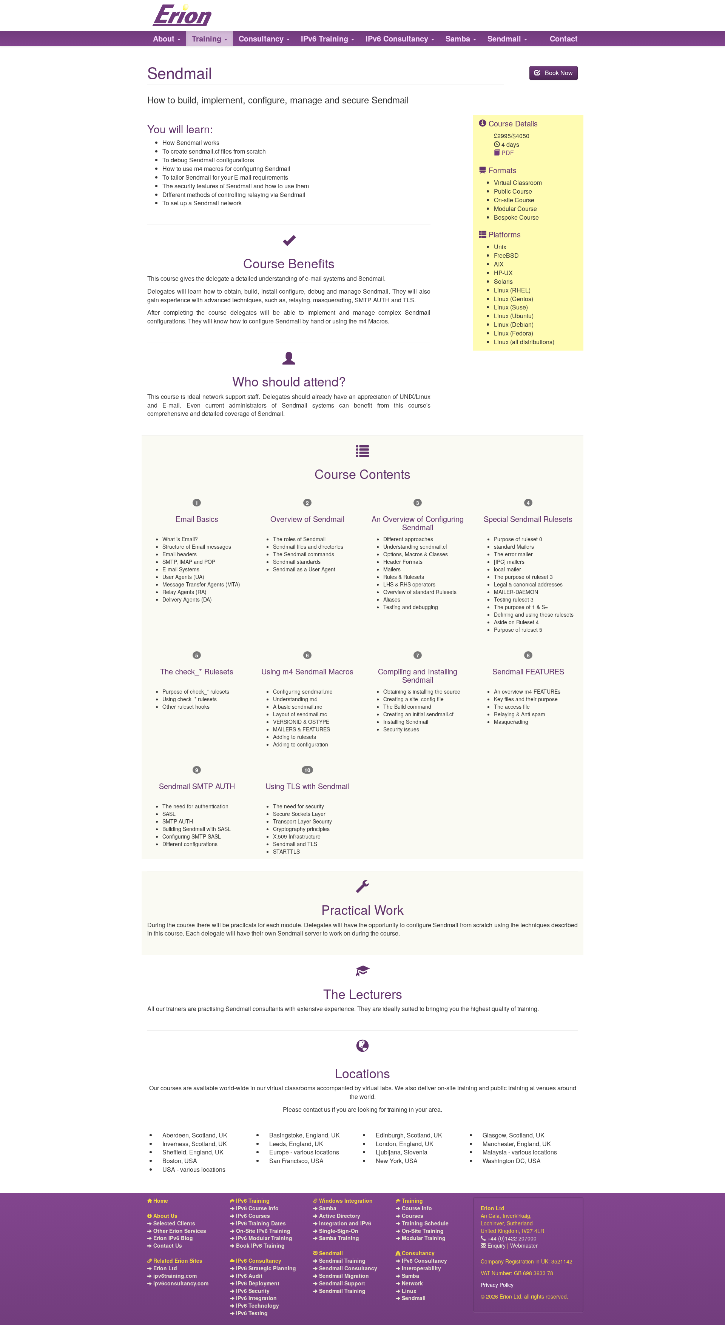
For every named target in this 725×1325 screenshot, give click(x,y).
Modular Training (423, 1238)
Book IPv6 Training (259, 1245)
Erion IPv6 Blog (172, 1238)
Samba (327, 1208)
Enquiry (496, 1245)
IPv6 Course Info (256, 1208)
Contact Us (167, 1245)
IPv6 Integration (255, 1298)
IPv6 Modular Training (263, 1238)
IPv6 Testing (251, 1313)
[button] (166, 38)
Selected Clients (173, 1223)
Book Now (556, 72)
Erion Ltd (164, 1268)
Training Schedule (424, 1223)
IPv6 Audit (248, 1275)
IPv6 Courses (252, 1215)
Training (411, 1200)
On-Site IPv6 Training (262, 1230)
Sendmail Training (342, 1260)
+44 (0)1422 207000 (511, 1238)
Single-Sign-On (338, 1230)
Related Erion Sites (177, 1260)
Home (160, 1200)
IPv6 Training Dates (260, 1223)
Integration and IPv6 (344, 1223)
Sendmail (330, 1253)
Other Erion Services (179, 1230)
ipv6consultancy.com (180, 1283)
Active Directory (339, 1215)
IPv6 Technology (256, 1305)
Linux (408, 1290)
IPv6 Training (252, 1200)
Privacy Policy (497, 1284)
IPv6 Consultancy (257, 1260)
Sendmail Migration (343, 1275)
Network (411, 1283)
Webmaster (524, 1245)
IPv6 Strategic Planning (265, 1268)
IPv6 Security (252, 1290)
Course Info (416, 1208)
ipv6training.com (174, 1275)
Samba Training (338, 1238)
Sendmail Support (341, 1283)
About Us (164, 1215)
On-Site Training (422, 1230)
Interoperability (420, 1268)
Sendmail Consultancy (347, 1268)
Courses (411, 1215)
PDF (507, 152)
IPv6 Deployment (256, 1283)
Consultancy (417, 1253)
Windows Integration (345, 1200)
